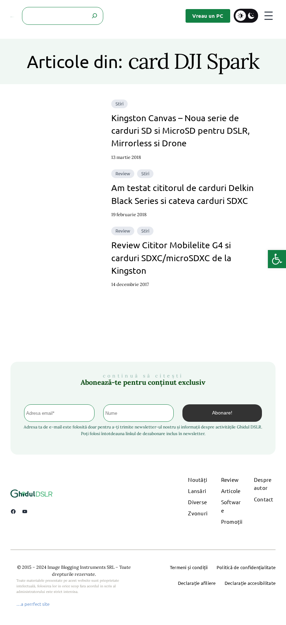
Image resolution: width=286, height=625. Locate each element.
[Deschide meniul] (269, 16)
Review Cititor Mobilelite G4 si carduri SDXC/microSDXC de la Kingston (171, 258)
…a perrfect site (33, 604)
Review (122, 173)
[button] (277, 259)
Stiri (119, 103)
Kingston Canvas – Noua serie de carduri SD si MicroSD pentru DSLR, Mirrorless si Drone (180, 130)
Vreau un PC (207, 15)
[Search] (94, 16)
